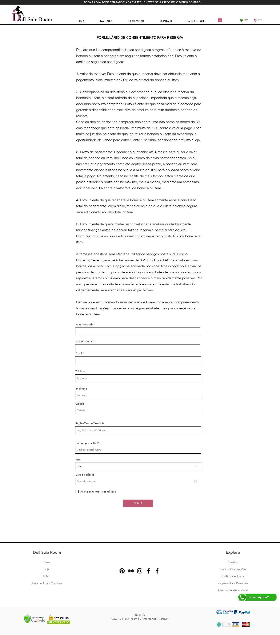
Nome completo (85, 341)
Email (78, 353)
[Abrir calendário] (195, 481)
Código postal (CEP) (87, 443)
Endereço (81, 388)
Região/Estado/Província (89, 423)
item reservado (84, 324)
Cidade (79, 403)
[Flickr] (130, 570)
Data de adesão (84, 474)
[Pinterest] (122, 570)
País (77, 459)
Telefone (80, 371)
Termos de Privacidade (233, 590)
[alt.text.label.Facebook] (148, 570)
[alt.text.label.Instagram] (139, 570)
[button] (220, 19)
